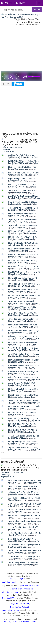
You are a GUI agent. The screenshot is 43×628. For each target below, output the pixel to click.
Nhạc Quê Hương (9, 598)
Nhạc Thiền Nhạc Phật (10, 610)
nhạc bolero (28, 589)
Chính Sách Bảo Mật (21, 621)
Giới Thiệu (8, 621)
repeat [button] (24, 77)
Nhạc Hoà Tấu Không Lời (19, 607)
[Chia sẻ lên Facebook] (18, 83)
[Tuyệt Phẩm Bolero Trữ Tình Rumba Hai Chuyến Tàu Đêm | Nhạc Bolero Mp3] (21, 15)
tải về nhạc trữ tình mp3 (11, 582)
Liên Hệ (33, 621)
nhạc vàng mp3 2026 (10, 592)
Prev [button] (4, 77)
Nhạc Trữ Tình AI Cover (20, 603)
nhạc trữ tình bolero (15, 589)
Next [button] (17, 77)
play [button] (10, 76)
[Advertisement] (21, 48)
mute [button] (25, 76)
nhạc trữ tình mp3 (16, 579)
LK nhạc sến (34, 585)
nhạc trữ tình (23, 585)
